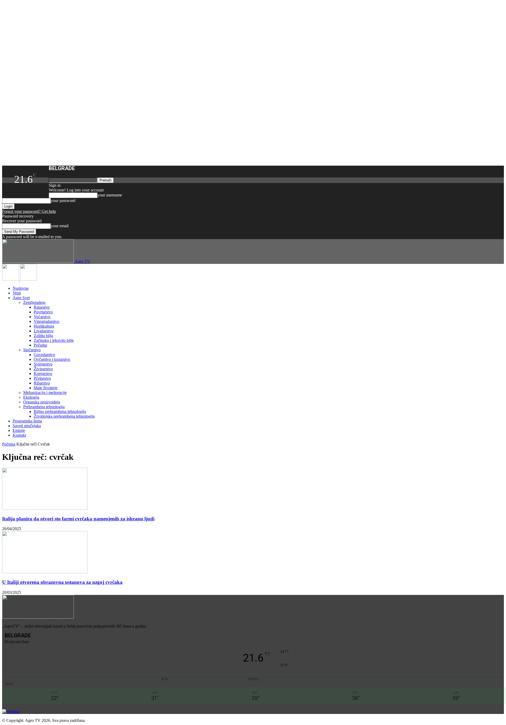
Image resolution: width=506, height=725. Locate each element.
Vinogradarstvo (46, 321)
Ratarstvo (42, 307)
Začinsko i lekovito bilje (54, 340)
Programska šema (27, 421)
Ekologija (31, 397)
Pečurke (40, 345)
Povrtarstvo (43, 312)
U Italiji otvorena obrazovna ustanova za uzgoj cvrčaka (62, 582)
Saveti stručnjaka (27, 425)
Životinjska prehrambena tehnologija (64, 416)
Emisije (19, 430)
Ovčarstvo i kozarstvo (52, 359)
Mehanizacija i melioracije (45, 392)
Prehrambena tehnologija (44, 407)
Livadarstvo (43, 331)
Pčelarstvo (42, 378)
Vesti (17, 293)
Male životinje (45, 388)
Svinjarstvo (43, 364)
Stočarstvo (32, 350)
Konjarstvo (43, 373)
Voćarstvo (42, 316)
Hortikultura (44, 326)
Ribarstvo (42, 383)
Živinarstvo (43, 369)
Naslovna (20, 288)
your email (60, 226)
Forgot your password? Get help (29, 211)
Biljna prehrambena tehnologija (60, 411)
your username (110, 195)
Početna (8, 444)
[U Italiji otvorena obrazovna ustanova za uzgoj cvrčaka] (44, 572)
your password (63, 200)
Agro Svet (21, 297)
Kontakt (19, 435)
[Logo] (11, 279)
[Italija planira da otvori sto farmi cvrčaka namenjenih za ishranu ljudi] (44, 508)
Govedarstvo (44, 354)
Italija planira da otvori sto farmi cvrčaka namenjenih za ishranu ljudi (78, 518)
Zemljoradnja (34, 302)
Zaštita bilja (43, 335)
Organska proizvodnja (41, 402)
